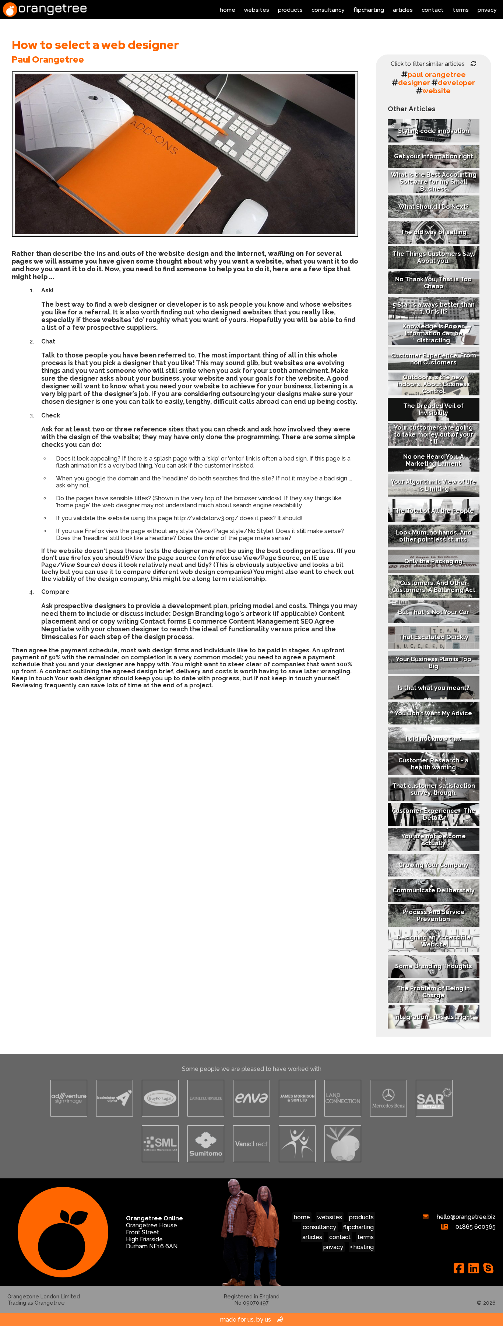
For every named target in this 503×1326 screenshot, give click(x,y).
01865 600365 (475, 1226)
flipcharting (368, 10)
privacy (487, 10)
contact (433, 10)
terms (461, 10)
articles (403, 10)
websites (256, 10)
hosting (363, 1247)
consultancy (328, 10)
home (227, 10)
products (290, 10)
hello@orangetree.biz (465, 1216)
